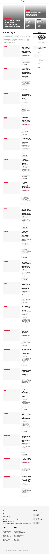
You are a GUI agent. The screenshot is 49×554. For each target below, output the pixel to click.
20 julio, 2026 (24, 317)
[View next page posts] (18, 501)
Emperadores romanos (18, 530)
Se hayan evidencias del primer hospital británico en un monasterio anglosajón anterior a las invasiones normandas (26, 310)
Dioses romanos (17, 537)
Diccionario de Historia (7, 516)
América (5, 159)
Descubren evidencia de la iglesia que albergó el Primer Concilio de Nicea (26, 351)
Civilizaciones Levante (7, 531)
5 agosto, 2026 (24, 125)
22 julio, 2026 (24, 292)
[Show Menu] (3, 1)
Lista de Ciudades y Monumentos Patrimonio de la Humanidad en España (17, 523)
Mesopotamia (5, 530)
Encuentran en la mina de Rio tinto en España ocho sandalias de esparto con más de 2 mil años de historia (26, 286)
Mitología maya (36, 523)
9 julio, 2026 (24, 486)
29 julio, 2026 (24, 191)
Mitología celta (35, 520)
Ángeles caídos (17, 533)
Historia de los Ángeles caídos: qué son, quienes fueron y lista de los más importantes (42, 37)
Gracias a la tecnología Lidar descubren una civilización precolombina (25, 162)
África (5, 208)
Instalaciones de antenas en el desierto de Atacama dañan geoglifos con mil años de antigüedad (26, 415)
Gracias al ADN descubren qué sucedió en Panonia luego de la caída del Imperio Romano (26, 120)
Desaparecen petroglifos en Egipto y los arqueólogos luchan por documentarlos (26, 371)
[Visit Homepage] (24, 1)
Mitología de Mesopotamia (38, 519)
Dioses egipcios (17, 536)
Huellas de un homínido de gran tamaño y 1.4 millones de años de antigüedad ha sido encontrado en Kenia (26, 211)
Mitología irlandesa (36, 522)
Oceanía (5, 182)
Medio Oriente (8, 18)
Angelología (5, 541)
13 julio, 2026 (24, 377)
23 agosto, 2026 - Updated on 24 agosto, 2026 (34, 17)
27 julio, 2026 (24, 270)
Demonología (5, 540)
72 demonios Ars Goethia (19, 535)
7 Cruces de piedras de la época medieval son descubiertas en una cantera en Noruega (26, 141)
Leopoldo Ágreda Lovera (8, 28)
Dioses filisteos (17, 540)
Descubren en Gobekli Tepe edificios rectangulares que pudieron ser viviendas (12, 23)
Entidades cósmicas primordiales (39, 512)
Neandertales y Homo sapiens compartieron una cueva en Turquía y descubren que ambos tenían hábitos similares (26, 480)
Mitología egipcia (36, 516)
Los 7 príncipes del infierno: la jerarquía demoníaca (42, 47)
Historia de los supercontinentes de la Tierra (11, 519)
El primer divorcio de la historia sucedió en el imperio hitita (26, 460)
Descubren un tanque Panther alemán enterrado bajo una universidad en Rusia (33, 14)
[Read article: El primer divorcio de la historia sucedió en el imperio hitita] (11, 463)
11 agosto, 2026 (40, 28)
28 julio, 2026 (24, 246)
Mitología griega (36, 514)
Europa (28, 10)
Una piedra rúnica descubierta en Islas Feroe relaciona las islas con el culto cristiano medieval (30, 22)
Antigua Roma (5, 535)
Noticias (6, 93)
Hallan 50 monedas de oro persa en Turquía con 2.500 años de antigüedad (26, 332)
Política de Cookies (6, 547)
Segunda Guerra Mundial (8, 537)
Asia (5, 390)
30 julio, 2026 (24, 167)
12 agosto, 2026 (29, 28)
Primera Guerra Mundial (7, 536)
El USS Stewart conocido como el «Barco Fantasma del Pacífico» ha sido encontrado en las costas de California (26, 264)
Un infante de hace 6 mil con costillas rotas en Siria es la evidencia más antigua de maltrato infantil (26, 438)
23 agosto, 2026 (16, 28)
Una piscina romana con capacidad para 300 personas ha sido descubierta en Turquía (26, 95)
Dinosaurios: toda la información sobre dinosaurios (12, 518)
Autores (17, 547)
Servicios (22, 547)
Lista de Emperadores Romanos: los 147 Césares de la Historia (41, 57)
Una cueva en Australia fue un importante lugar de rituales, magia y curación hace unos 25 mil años (26, 186)
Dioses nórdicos (17, 539)
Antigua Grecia (6, 532)
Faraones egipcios (17, 531)
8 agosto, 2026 (24, 79)
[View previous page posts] (16, 501)
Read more (25, 64)
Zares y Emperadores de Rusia (20, 532)
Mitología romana (36, 518)
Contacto (13, 547)
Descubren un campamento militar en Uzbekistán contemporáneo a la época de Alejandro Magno (26, 393)
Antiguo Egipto (5, 533)
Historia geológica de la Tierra (8, 521)
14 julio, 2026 (24, 336)
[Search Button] (45, 1)
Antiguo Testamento (7, 539)
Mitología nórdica (36, 515)
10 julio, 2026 (24, 421)
